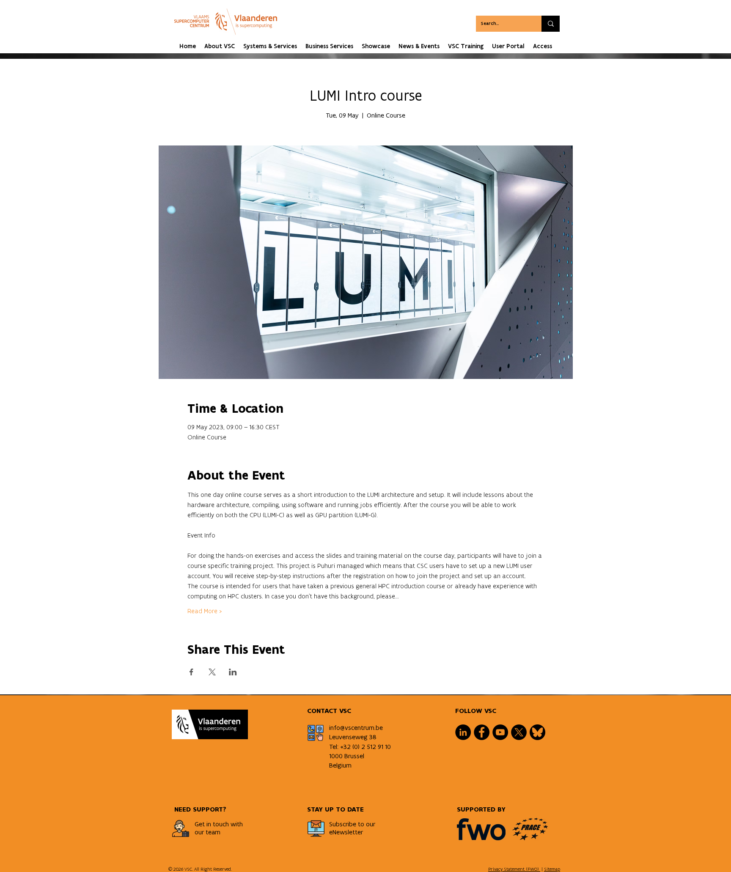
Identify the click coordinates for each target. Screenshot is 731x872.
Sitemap (552, 869)
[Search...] (550, 24)
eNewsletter (346, 832)
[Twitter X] (519, 732)
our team (207, 832)
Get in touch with (219, 824)
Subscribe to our (352, 824)
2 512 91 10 (376, 747)
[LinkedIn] (463, 732)
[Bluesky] (537, 732)
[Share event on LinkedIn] (233, 672)
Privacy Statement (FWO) (514, 869)
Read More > (204, 611)
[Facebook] (481, 732)
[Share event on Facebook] (191, 672)
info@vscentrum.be (356, 728)
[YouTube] (500, 732)
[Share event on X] (212, 672)
